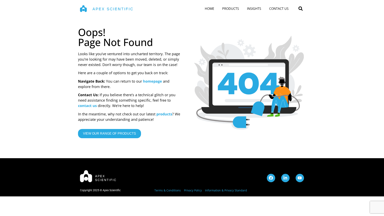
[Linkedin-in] (285, 178)
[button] (300, 9)
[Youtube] (300, 178)
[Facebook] (271, 178)
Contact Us (279, 8)
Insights (254, 8)
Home (209, 8)
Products (230, 8)
